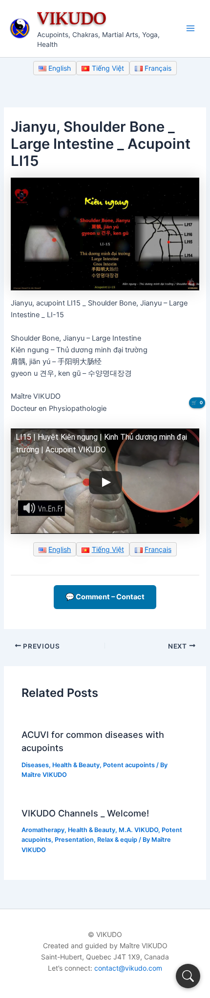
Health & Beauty (76, 765)
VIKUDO (71, 18)
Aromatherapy (42, 830)
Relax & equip (117, 839)
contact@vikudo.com (128, 968)
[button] (188, 976)
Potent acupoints (129, 765)
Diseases (35, 765)
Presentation (74, 839)
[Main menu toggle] (190, 28)
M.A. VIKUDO (138, 830)
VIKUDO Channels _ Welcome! (85, 813)
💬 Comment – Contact (105, 596)
